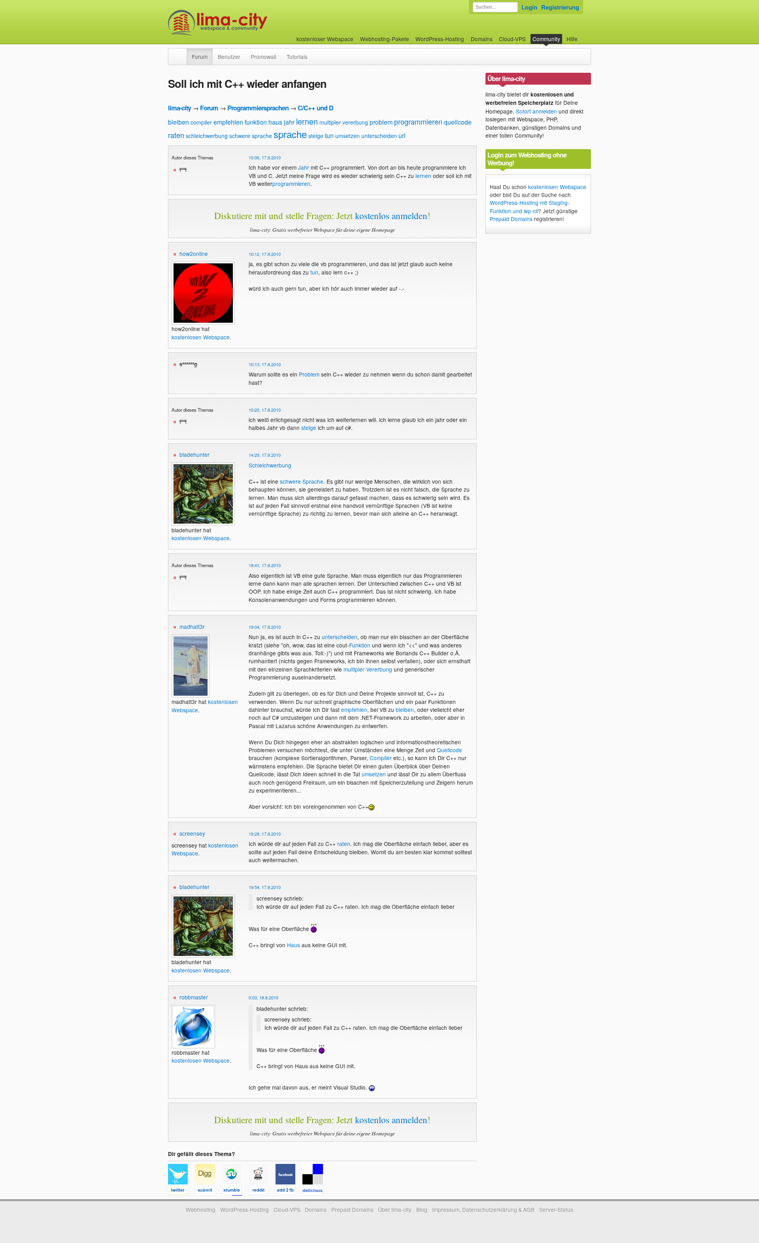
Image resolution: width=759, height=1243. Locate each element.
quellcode (458, 122)
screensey (192, 833)
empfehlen (228, 122)
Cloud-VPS (512, 39)
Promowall (263, 57)
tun (329, 135)
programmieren (418, 121)
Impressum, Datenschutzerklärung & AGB (483, 1209)
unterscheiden (379, 136)
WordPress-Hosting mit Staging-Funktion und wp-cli (530, 206)
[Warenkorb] (584, 35)
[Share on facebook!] (289, 1192)
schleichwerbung (207, 136)
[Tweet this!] (181, 1192)
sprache (290, 134)
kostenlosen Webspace (201, 337)
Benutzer (229, 57)
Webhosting (200, 1209)
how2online (193, 253)
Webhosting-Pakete (384, 39)
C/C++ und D (315, 107)
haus (275, 122)
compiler (201, 122)
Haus (293, 945)
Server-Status (556, 1209)
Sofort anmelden (536, 111)
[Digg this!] (208, 1192)
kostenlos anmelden (391, 215)
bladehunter (194, 454)
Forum (200, 57)
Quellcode (449, 750)
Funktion (359, 645)
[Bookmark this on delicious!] (315, 1192)
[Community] (181, 53)
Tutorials (297, 57)
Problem (309, 374)
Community (546, 39)
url (402, 135)
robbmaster (193, 997)
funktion (256, 122)
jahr (289, 122)
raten (176, 135)
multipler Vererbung (368, 669)
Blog (421, 1209)
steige (315, 136)
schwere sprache (250, 136)
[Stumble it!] (235, 1192)
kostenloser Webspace (324, 39)
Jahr (303, 167)
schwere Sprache (301, 481)
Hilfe (572, 39)
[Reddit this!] (262, 1192)
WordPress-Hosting (439, 39)
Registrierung (560, 7)
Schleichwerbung (270, 465)
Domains (482, 39)
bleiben (178, 122)
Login (529, 7)
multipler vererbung (343, 122)
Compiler (381, 758)
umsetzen (347, 136)
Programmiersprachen (258, 107)
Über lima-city (395, 1209)
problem (381, 122)
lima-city (179, 107)
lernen (307, 121)
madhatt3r (192, 626)
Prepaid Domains (511, 219)
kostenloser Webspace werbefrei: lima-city (247, 23)
